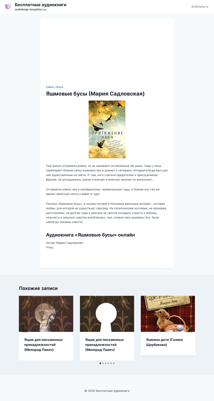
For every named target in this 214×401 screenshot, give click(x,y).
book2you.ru (200, 6)
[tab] (100, 363)
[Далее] (189, 328)
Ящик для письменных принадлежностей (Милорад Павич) (43, 345)
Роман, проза (54, 87)
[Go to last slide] (25, 328)
